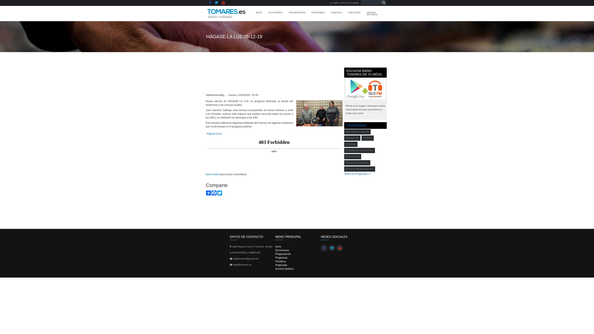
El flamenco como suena (359, 150)
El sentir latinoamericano (359, 169)
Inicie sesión (213, 174)
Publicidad (354, 12)
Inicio (259, 12)
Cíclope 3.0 (352, 138)
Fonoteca (336, 12)
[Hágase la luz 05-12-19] (319, 113)
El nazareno (352, 156)
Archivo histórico (372, 13)
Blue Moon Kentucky (357, 132)
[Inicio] (226, 13)
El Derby (351, 144)
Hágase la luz (214, 133)
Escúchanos (275, 12)
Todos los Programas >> (357, 174)
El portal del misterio (357, 162)
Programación (297, 12)
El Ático (367, 138)
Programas (318, 12)
